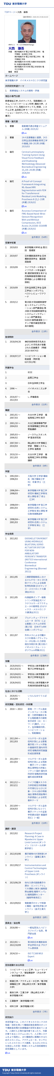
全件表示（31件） (40, 404)
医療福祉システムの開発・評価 (24, 90)
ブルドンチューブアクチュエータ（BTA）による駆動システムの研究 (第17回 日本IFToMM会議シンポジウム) (36, 623)
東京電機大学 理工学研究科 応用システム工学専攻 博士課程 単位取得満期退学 (38, 509)
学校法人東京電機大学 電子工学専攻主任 (38, 667)
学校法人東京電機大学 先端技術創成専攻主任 (38, 684)
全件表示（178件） (39, 655)
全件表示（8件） (41, 917)
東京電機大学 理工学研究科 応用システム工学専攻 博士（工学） (37, 524)
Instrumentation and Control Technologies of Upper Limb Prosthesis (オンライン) (36, 871)
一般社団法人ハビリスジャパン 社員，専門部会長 (37, 930)
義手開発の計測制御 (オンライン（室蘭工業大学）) (36, 856)
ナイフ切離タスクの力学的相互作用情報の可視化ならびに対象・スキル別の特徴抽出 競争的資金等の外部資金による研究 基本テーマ (37, 791)
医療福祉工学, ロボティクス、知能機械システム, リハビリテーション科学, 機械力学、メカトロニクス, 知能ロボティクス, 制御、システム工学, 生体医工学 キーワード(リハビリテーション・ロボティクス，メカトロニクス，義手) (26, 108)
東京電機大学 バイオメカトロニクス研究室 (26, 80)
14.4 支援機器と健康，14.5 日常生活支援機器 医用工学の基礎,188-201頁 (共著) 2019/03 (34, 142)
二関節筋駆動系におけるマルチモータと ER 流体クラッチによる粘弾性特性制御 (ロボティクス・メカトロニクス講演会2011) (36, 584)
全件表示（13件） (40, 331)
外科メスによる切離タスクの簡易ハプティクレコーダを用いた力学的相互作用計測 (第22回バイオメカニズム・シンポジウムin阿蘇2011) (36, 643)
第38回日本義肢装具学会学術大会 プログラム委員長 (37, 944)
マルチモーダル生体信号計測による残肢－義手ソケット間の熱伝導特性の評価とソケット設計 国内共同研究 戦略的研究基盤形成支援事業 (37, 767)
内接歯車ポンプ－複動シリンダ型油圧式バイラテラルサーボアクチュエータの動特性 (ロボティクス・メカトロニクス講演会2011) (36, 605)
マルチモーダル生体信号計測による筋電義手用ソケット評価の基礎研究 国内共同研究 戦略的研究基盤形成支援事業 (37, 746)
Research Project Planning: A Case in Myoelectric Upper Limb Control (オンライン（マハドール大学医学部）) (35, 841)
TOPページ (9, 12)
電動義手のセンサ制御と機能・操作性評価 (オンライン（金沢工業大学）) (36, 907)
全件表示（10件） (40, 823)
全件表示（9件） (41, 465)
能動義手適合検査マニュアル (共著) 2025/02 (34, 127)
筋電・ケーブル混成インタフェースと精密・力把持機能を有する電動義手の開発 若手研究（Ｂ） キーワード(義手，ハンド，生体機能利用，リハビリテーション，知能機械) (37, 720)
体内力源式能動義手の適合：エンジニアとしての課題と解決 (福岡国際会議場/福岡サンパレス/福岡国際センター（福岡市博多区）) (36, 890)
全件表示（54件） (40, 237)
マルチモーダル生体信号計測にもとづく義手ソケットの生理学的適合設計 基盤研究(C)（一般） (37, 811)
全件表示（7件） (41, 1011)
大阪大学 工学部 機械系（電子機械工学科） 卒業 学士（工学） (38, 480)
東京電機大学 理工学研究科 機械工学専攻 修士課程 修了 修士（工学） (37, 495)
